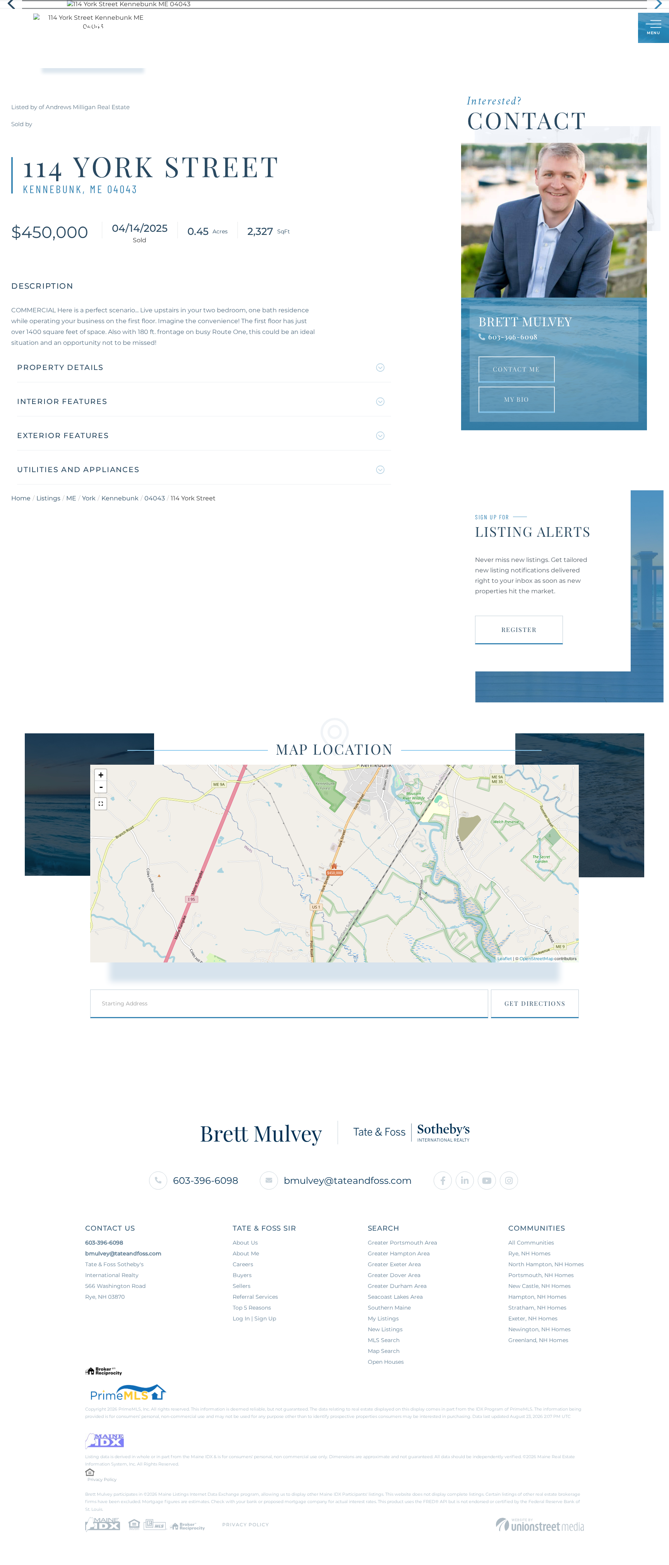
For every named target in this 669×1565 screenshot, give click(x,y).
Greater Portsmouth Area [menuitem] (402, 1242)
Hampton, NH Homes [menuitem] (537, 1296)
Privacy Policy (102, 1479)
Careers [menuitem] (243, 1264)
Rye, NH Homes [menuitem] (529, 1253)
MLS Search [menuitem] (384, 1340)
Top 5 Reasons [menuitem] (252, 1307)
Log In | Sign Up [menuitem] (254, 1318)
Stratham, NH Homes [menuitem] (537, 1307)
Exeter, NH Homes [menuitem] (533, 1318)
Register (519, 629)
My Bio (516, 399)
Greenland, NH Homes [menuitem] (538, 1340)
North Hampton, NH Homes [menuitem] (546, 1264)
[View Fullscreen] (100, 804)
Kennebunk (120, 498)
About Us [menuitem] (245, 1242)
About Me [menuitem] (360, 28)
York (89, 498)
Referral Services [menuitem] (255, 1296)
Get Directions (535, 1003)
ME (71, 498)
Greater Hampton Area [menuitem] (399, 1253)
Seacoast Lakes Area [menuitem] (395, 1296)
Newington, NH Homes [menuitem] (539, 1329)
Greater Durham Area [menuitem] (397, 1285)
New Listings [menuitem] (385, 1329)
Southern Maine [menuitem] (389, 1307)
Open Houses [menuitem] (386, 1361)
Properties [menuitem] (234, 28)
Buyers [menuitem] (278, 28)
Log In (595, 28)
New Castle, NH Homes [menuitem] (539, 1285)
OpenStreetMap (536, 958)
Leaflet (504, 958)
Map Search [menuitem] (384, 1351)
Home (21, 498)
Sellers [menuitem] (317, 28)
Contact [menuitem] (439, 28)
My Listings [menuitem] (383, 1318)
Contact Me (516, 369)
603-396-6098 (513, 336)
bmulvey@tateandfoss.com (348, 1180)
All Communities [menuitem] (531, 1242)
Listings (48, 498)
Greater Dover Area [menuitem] (394, 1275)
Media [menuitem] (401, 28)
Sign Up (615, 28)
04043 (154, 498)
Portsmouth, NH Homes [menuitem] (541, 1275)
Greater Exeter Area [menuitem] (394, 1264)
